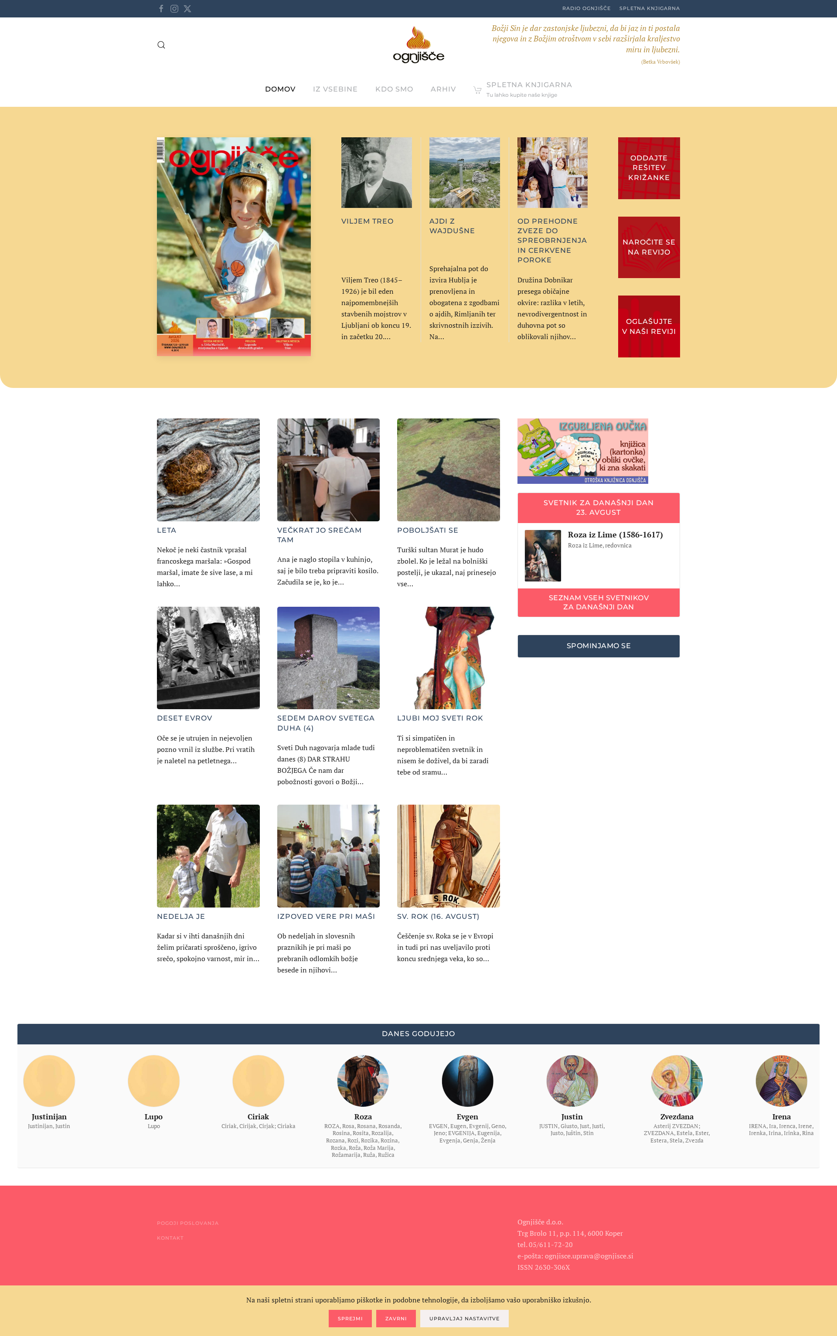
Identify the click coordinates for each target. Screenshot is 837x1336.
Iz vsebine (335, 89)
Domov (280, 89)
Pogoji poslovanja (188, 1223)
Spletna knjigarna (649, 8)
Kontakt (170, 1238)
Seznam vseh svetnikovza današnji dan (599, 602)
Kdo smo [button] (394, 89)
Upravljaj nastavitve (464, 1319)
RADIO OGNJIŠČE (586, 8)
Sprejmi (350, 1319)
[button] (161, 45)
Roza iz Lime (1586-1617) (615, 534)
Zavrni (396, 1319)
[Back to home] (418, 44)
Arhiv (443, 89)
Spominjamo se (599, 646)
